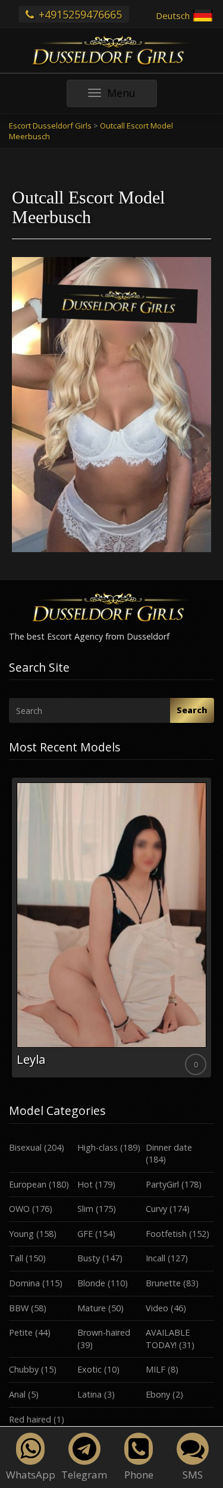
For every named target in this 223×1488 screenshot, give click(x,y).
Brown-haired (103, 1332)
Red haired (30, 1419)
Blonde (91, 1283)
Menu (131, 96)
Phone (138, 1474)
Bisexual (25, 1147)
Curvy (156, 1208)
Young (21, 1233)
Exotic (89, 1369)
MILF (155, 1369)
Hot (85, 1184)
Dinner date (169, 1147)
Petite (21, 1332)
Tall (16, 1258)
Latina (89, 1394)
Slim (85, 1208)
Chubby (24, 1369)
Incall (155, 1258)
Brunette (163, 1283)
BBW (19, 1308)
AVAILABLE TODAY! (168, 1339)
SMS (193, 1474)
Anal (17, 1394)
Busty (88, 1258)
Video (157, 1308)
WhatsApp (30, 1474)
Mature (91, 1308)
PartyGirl (162, 1184)
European (27, 1184)
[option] (111, 927)
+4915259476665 (79, 14)
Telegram (84, 1474)
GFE (85, 1233)
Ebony (158, 1394)
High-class (97, 1147)
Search (192, 710)
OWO (19, 1208)
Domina (24, 1283)
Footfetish (166, 1233)
